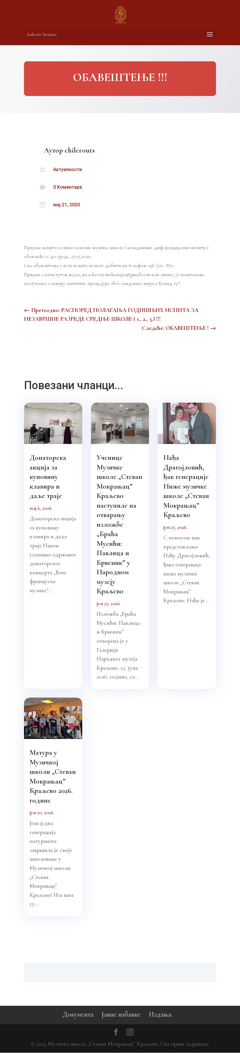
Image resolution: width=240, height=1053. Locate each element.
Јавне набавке (121, 1014)
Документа (77, 1014)
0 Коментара (67, 187)
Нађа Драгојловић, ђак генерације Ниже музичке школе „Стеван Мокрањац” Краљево (186, 486)
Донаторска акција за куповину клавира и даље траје (48, 476)
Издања (160, 1014)
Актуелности (67, 169)
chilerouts (80, 150)
